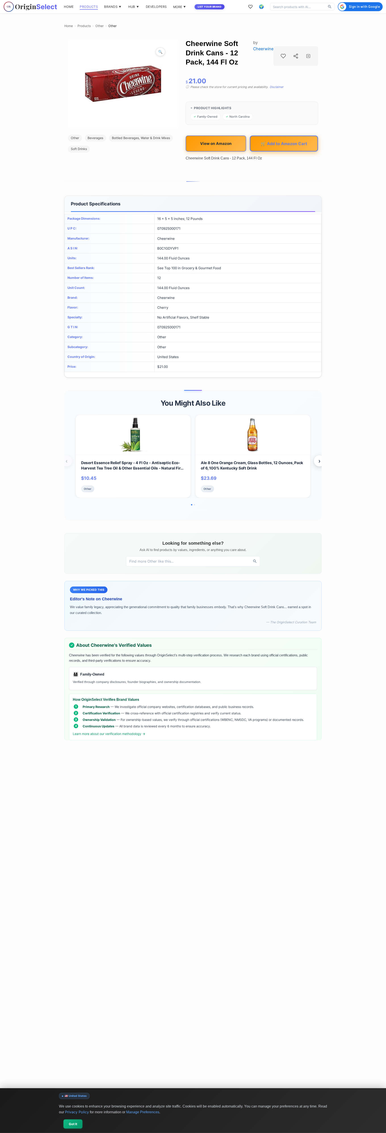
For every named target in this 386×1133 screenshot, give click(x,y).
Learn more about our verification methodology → (109, 734)
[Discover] (329, 6)
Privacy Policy (77, 1112)
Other (99, 26)
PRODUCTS (89, 6)
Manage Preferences (142, 1112)
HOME (68, 6)
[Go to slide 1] (191, 504)
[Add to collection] (308, 56)
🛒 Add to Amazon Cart (284, 143)
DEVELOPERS (156, 6)
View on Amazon (216, 143)
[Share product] (295, 56)
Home (68, 26)
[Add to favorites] (283, 56)
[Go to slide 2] (194, 504)
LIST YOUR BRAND (210, 6)
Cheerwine (263, 48)
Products (84, 26)
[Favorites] (250, 7)
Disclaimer (276, 87)
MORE (179, 7)
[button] (261, 6)
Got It (73, 1124)
